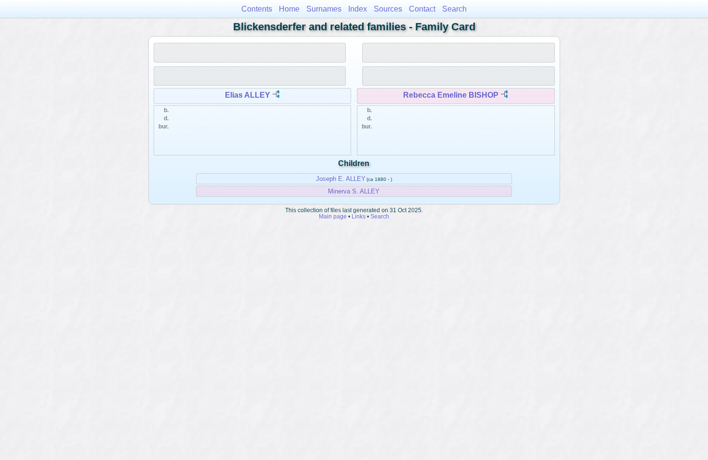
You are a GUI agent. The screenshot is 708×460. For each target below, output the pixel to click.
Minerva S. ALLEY (354, 191)
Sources (388, 9)
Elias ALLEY (247, 95)
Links (359, 216)
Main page (333, 216)
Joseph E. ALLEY (341, 178)
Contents (256, 9)
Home (289, 9)
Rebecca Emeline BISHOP (450, 95)
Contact (422, 9)
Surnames (323, 9)
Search (454, 9)
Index (357, 9)
